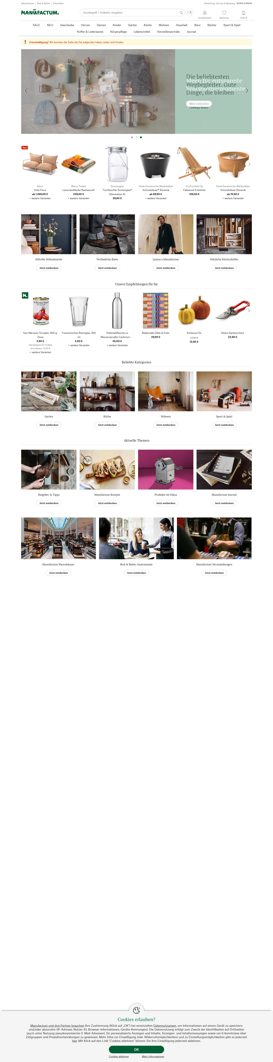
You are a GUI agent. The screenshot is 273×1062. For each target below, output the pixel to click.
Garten (49, 416)
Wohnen (166, 416)
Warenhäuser (27, 3)
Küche (107, 416)
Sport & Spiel (224, 416)
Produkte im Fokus (166, 494)
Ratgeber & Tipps (49, 494)
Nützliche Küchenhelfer (224, 259)
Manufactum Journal (224, 494)
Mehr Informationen (153, 1056)
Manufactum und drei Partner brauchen (57, 1025)
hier (74, 1041)
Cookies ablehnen (119, 1056)
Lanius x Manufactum (166, 259)
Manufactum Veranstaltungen (214, 564)
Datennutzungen (164, 1025)
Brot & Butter (43, 3)
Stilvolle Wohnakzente (48, 259)
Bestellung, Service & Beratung (228, 3)
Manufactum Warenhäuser (58, 564)
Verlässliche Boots (107, 259)
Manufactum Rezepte (107, 494)
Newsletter (58, 3)
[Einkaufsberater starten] (189, 12)
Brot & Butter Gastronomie (136, 564)
